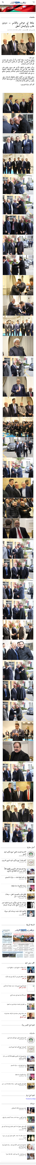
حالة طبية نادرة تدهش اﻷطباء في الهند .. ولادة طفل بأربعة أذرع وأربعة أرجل (14, 1146)
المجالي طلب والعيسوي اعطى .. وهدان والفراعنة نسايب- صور (15, 895)
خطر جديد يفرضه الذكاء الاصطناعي (19, 1108)
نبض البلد (31, 30)
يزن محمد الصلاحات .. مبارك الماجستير (15, 877)
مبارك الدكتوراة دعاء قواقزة (18, 885)
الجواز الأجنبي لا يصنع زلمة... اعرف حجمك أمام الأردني (15, 986)
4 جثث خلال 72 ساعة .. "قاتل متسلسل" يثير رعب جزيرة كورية (14, 1137)
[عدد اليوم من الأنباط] (18, 958)
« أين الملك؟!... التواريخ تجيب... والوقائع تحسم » (16, 967)
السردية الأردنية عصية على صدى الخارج (18, 995)
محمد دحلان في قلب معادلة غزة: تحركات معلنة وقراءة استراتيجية (15, 1014)
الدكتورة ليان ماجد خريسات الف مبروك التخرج (15, 912)
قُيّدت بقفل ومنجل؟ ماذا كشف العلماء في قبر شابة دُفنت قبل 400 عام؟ (14, 1127)
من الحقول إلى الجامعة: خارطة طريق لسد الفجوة (16, 1004)
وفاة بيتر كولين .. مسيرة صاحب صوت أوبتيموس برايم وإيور (14, 1117)
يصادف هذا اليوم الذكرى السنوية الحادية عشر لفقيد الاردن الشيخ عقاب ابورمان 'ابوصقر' (14, 903)
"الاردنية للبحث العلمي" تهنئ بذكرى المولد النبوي (15, 853)
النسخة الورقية (30, 924)
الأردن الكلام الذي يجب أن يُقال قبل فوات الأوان (15, 977)
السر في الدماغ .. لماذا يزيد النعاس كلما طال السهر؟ (16, 1154)
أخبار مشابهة (31, 847)
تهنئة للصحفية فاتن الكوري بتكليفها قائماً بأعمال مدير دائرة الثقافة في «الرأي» (15, 870)
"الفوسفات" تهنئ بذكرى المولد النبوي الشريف (14, 860)
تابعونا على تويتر (30, 1095)
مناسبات (24, 30)
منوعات (32, 1103)
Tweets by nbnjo (31, 1099)
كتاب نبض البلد (30, 963)
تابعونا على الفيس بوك (28, 1025)
